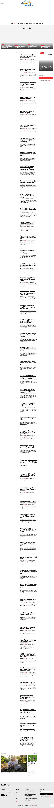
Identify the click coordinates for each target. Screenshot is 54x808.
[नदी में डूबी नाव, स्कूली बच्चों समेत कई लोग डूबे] (10, 560)
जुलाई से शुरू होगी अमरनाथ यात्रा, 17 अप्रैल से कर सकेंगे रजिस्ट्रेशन (28, 683)
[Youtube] (6, 795)
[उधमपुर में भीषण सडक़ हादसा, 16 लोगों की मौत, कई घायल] (46, 41)
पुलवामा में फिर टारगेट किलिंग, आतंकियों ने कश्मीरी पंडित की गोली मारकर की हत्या (27, 697)
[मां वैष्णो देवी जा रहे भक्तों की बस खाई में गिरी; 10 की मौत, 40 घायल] (10, 602)
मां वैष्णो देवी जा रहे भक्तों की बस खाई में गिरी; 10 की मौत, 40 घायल (28, 600)
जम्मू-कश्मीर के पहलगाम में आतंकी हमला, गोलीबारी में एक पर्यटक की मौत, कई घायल (28, 349)
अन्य (28, 44)
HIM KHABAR (31, 713)
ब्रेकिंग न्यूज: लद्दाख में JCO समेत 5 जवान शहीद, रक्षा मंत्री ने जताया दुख (28, 502)
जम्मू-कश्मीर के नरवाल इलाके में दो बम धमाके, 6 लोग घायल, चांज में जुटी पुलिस (28, 725)
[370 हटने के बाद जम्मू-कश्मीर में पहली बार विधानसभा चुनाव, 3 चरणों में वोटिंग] (10, 463)
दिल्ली (28, 30)
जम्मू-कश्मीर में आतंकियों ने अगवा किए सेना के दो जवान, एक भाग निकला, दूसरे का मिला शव (28, 432)
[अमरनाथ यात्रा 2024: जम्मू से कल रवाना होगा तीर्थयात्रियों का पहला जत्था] (10, 519)
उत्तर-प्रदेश (21, 30)
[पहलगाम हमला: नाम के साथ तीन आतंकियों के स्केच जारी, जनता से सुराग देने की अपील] (10, 310)
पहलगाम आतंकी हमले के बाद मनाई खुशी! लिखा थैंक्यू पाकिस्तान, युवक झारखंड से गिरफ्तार (27, 293)
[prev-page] (49, 54)
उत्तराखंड (25, 30)
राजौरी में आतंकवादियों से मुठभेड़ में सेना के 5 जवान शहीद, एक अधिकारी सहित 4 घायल (28, 655)
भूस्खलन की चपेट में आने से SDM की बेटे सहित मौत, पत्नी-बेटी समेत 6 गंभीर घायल (28, 154)
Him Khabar (28, 59)
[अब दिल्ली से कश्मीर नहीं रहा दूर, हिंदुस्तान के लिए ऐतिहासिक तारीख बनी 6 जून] (10, 198)
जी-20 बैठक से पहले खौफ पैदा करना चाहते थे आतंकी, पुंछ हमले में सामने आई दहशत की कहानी (28, 669)
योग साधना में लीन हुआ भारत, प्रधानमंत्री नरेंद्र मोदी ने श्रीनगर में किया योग (28, 530)
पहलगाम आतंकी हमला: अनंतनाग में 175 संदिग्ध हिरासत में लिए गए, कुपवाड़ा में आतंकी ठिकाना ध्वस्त (27, 223)
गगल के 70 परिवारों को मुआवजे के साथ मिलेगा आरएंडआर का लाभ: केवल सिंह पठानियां (45, 67)
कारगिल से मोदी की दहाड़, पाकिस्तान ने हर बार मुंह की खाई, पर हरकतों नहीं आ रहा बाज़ (28, 489)
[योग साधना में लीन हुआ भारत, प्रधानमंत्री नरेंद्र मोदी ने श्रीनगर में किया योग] (10, 533)
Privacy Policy (48, 80)
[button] (3, 3)
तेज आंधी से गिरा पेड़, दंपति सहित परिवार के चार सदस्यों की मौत (27, 613)
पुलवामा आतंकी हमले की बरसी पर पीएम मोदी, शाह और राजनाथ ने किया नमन (28, 363)
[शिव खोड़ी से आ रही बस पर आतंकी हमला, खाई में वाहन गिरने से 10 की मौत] (10, 546)
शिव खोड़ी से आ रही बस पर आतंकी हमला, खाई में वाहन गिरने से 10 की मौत (27, 544)
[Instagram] (4, 795)
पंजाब (30, 30)
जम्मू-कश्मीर (21, 72)
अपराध (3, 44)
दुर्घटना (25, 796)
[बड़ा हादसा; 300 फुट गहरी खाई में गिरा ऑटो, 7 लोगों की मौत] (10, 630)
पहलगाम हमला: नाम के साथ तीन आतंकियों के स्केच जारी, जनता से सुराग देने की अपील (27, 307)
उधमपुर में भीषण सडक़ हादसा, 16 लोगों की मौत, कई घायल (27, 98)
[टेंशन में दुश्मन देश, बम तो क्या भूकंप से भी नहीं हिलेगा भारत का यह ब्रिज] (10, 184)
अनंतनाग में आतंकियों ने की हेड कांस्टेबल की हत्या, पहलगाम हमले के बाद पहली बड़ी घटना (28, 56)
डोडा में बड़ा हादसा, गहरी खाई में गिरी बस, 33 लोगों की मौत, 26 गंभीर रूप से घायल (28, 572)
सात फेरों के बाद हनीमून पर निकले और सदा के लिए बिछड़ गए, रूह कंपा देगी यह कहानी (28, 265)
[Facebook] (2, 795)
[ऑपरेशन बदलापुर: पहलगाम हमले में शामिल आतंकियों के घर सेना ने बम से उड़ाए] (10, 240)
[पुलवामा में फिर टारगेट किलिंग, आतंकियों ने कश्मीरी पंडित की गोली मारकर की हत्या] (10, 700)
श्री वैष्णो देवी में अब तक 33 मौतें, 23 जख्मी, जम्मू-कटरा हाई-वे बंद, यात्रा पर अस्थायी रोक (28, 140)
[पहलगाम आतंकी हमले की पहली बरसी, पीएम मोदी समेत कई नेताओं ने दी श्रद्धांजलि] (33, 41)
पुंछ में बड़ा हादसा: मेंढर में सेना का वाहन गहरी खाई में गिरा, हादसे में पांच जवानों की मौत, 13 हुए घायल (28, 377)
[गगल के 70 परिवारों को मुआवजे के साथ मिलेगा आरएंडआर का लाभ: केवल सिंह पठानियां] (46, 62)
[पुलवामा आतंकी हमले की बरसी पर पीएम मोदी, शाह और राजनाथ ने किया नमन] (10, 365)
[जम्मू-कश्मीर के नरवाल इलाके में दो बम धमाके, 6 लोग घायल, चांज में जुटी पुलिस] (10, 728)
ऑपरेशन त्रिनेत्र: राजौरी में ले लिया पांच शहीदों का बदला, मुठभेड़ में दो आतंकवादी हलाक (28, 641)
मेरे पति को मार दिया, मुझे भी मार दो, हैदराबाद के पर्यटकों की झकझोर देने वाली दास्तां (27, 279)
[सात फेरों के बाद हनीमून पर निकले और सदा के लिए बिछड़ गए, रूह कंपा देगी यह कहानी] (10, 268)
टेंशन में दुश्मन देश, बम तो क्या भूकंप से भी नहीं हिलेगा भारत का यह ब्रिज (28, 181)
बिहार (32, 30)
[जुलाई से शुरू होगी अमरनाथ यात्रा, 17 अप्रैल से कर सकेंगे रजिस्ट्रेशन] (10, 686)
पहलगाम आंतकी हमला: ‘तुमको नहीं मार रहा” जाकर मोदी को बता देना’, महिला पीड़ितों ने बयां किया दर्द (27, 321)
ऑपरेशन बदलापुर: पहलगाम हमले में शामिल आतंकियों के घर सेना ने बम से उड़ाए (28, 237)
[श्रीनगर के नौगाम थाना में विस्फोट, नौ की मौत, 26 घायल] (10, 128)
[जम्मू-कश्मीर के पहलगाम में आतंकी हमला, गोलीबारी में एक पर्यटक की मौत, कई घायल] (10, 351)
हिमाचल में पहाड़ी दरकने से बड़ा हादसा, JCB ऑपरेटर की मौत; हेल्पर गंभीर (30, 795)
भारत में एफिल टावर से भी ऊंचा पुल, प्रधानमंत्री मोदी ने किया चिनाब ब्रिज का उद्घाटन (28, 210)
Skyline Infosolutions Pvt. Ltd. (33, 805)
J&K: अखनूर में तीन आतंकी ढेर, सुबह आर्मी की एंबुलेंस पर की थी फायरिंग (27, 405)
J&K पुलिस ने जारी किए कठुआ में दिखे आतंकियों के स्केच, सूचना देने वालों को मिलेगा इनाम (27, 475)
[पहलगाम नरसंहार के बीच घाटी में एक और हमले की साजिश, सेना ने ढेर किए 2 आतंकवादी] (10, 337)
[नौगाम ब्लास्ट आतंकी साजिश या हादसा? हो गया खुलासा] (10, 115)
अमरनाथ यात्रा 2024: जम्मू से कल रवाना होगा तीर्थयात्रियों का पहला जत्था (27, 516)
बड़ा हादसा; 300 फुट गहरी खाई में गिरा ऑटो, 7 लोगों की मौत (27, 628)
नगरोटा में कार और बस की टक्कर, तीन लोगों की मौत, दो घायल (27, 70)
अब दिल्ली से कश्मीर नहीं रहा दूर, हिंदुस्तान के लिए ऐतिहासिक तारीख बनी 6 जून (27, 196)
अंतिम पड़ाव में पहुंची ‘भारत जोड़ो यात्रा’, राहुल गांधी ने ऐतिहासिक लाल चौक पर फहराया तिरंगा (28, 711)
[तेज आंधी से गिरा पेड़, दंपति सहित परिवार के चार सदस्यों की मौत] (10, 616)
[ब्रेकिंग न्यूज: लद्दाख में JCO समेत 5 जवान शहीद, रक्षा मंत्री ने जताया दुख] (10, 505)
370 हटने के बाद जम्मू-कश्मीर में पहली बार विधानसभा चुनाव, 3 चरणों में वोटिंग (28, 461)
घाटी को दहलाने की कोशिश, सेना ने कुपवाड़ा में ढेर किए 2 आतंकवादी (27, 446)
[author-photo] (24, 59)
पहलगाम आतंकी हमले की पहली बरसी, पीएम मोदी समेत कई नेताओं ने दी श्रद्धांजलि (28, 84)
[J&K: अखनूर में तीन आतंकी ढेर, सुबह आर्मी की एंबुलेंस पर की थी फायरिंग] (10, 407)
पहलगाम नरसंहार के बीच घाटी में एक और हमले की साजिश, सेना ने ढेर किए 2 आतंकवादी (28, 335)
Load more (18, 750)
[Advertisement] (27, 14)
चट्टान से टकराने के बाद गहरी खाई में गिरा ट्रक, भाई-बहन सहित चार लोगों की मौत (28, 586)
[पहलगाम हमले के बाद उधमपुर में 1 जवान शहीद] (10, 254)
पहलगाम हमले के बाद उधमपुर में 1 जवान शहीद (27, 251)
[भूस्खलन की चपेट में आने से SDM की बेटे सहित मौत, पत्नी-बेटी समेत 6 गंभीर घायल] (10, 156)
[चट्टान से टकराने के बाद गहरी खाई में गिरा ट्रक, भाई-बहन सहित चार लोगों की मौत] (10, 588)
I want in (46, 794)
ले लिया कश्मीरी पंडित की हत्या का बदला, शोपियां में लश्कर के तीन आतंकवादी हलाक (27, 739)
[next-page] (51, 54)
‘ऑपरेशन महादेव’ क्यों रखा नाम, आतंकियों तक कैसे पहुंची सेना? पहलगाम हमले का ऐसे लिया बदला (27, 168)
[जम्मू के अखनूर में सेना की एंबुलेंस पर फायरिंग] (10, 421)
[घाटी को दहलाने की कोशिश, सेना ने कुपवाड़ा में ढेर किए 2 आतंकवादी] (10, 449)
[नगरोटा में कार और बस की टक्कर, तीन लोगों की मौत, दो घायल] (20, 41)
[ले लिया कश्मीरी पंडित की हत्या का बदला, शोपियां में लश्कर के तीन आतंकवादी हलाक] (10, 742)
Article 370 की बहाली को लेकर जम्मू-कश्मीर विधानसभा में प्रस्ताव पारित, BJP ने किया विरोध (27, 391)
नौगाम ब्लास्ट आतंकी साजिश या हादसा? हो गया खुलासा (27, 112)
